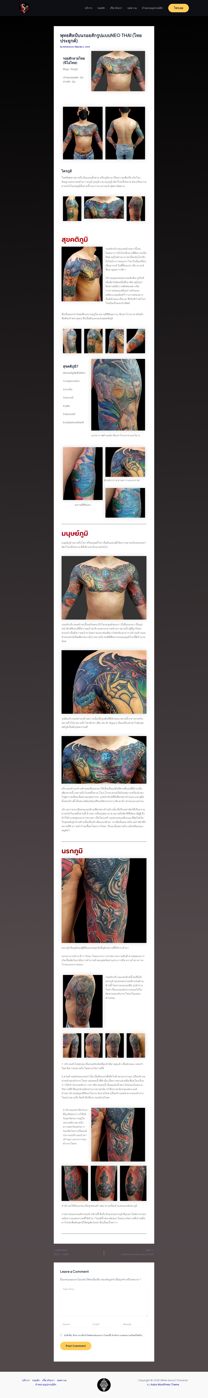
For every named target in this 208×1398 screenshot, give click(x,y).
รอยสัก (101, 7)
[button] (178, 8)
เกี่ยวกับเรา (116, 7)
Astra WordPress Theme (165, 1384)
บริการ (88, 7)
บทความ (132, 7)
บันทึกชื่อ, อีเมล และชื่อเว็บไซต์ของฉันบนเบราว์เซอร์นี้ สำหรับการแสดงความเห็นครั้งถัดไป (103, 1335)
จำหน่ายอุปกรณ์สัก (152, 7)
